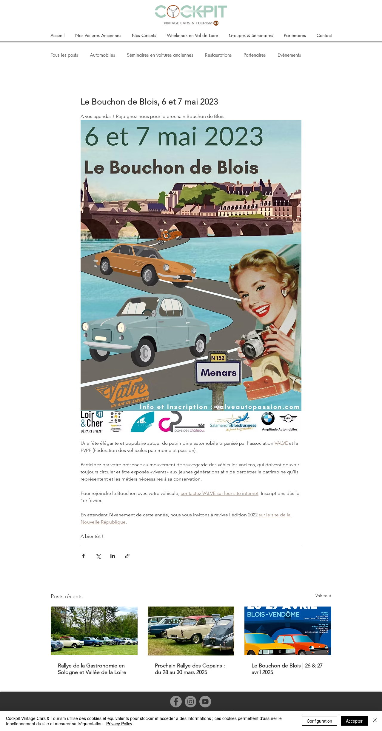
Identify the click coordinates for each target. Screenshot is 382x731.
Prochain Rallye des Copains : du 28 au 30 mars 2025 (190, 668)
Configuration (319, 721)
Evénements (289, 55)
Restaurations (218, 55)
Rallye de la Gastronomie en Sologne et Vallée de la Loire (92, 668)
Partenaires (255, 55)
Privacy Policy (119, 724)
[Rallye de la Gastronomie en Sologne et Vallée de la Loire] (94, 631)
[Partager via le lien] (127, 556)
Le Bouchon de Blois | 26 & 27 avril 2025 (287, 668)
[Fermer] (374, 720)
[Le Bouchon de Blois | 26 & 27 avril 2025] (287, 631)
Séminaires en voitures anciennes (160, 55)
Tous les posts (64, 55)
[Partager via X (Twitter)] (98, 556)
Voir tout (323, 595)
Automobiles (102, 55)
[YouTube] (205, 701)
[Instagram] (190, 701)
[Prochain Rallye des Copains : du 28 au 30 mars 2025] (191, 631)
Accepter (354, 721)
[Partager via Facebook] (83, 556)
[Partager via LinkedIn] (112, 556)
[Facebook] (176, 701)
